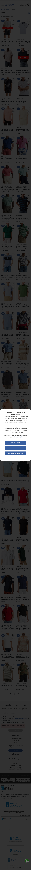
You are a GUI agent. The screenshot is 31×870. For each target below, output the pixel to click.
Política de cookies (18, 437)
